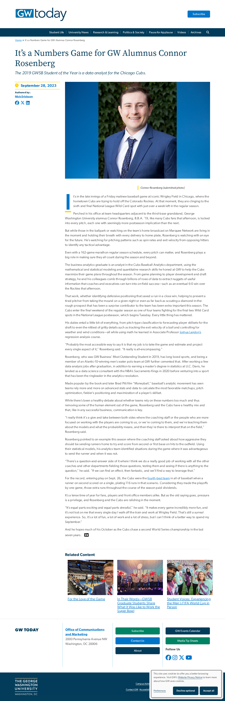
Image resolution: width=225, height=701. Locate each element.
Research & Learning (105, 32)
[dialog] (186, 683)
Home (18, 40)
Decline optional (185, 691)
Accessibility (145, 690)
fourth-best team (158, 478)
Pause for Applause (161, 32)
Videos (181, 32)
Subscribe (199, 14)
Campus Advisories (145, 684)
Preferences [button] (160, 691)
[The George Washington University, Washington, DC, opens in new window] (26, 686)
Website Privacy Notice (190, 677)
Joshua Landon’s (190, 332)
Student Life (56, 32)
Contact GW (132, 690)
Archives (196, 32)
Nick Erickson (24, 96)
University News (79, 32)
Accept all (208, 691)
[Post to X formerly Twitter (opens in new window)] (22, 103)
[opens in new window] (169, 660)
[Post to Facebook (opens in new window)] (17, 103)
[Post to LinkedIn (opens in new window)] (27, 103)
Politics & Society (133, 32)
